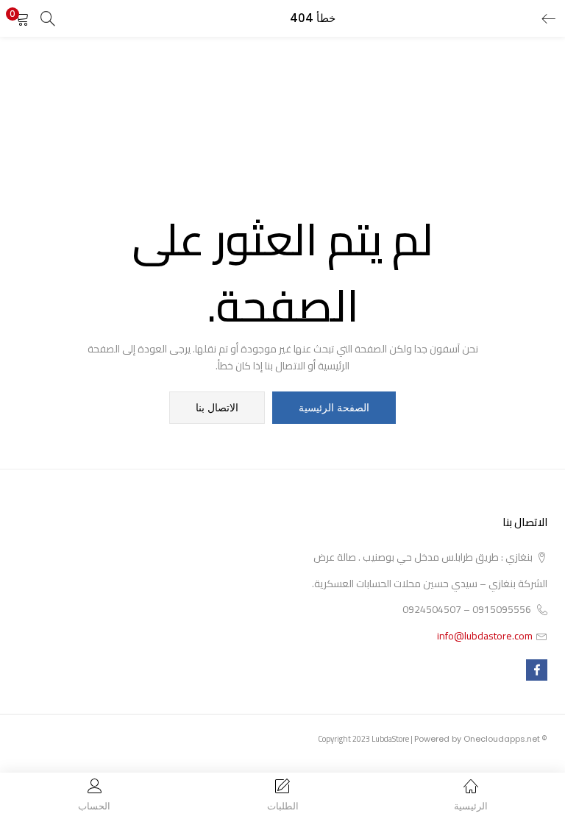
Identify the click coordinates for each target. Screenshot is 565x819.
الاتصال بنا (217, 407)
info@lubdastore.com (485, 635)
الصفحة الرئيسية (334, 407)
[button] (22, 18)
